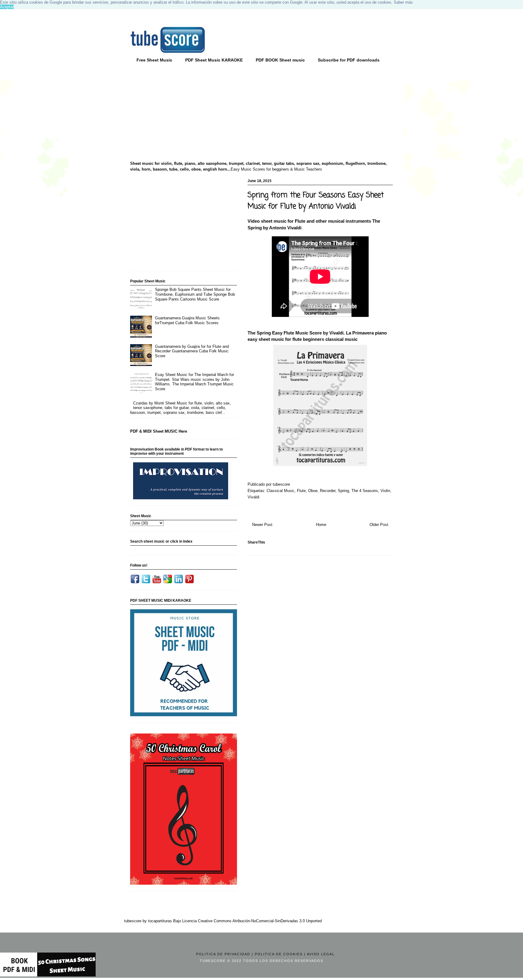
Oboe (312, 490)
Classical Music (280, 490)
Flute (301, 490)
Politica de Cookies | (280, 954)
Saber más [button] (403, 2)
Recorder (327, 490)
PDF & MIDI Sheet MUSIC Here (158, 431)
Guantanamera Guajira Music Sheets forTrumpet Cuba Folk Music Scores (187, 320)
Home (321, 524)
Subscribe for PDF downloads (349, 60)
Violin (385, 490)
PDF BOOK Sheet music (280, 60)
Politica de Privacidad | (224, 954)
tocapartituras (160, 921)
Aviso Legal (321, 954)
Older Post (379, 524)
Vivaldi (253, 497)
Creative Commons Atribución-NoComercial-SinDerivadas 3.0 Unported (260, 921)
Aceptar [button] (7, 7)
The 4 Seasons (364, 490)
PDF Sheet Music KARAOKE (214, 60)
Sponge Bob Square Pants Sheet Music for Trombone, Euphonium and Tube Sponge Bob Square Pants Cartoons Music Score (195, 294)
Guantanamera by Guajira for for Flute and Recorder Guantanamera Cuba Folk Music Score (192, 351)
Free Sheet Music (154, 60)
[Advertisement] (177, 112)
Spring (343, 490)
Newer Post (262, 524)
